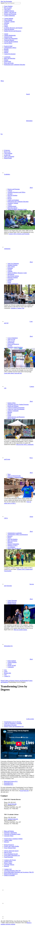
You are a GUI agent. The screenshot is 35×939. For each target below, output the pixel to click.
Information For (8, 646)
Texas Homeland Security (11, 854)
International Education (10, 725)
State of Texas (8, 852)
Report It (6, 866)
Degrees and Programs (10, 14)
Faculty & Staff (8, 46)
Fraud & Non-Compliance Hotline (13, 838)
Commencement (11, 206)
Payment (9, 345)
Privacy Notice (8, 863)
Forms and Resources (13, 344)
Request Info (7, 673)
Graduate (9, 271)
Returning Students (12, 277)
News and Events (9, 63)
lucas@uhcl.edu (24, 790)
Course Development (9, 54)
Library (6, 26)
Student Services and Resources (12, 31)
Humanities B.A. (8, 783)
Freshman (10, 268)
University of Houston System (12, 834)
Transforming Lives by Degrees (12, 722)
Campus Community (13, 410)
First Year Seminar (12, 195)
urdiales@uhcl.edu (13, 819)
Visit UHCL (7, 9)
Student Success (11, 602)
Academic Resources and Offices (16, 192)
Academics (7, 174)
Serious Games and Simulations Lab (14, 726)
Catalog (9, 204)
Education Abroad (12, 208)
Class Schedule (8, 20)
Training (6, 50)
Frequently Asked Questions (15, 347)
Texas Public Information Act (12, 855)
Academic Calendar (9, 21)
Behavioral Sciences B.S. (11, 781)
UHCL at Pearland (9, 156)
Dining (9, 414)
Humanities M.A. (8, 784)
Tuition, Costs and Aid (10, 12)
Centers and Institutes (13, 200)
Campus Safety (8, 840)
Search (2, 3)
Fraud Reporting (8, 857)
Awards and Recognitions (11, 41)
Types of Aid (10, 341)
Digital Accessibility (9, 875)
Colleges (9, 190)
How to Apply (8, 7)
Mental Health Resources (11, 873)
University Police (8, 835)
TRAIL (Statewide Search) (11, 851)
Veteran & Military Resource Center (17, 209)
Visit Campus (11, 266)
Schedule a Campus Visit (17, 308)
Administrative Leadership (14, 533)
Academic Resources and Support (13, 28)
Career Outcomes (12, 600)
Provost (9, 198)
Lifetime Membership (10, 35)
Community (7, 57)
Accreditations (11, 547)
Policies (6, 52)
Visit (5, 674)
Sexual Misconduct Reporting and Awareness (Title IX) (19, 872)
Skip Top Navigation (6, 1)
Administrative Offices (10, 47)
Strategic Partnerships (13, 544)
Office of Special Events (14, 475)
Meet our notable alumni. (20, 629)
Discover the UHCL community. (25, 444)
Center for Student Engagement (15, 407)
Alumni (6, 34)
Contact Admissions (9, 15)
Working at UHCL (12, 545)
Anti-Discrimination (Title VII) (12, 870)
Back (31, 187)
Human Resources (9, 844)
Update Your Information (11, 38)
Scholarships (10, 342)
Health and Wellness (12, 406)
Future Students (8, 6)
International (10, 274)
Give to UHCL (8, 43)
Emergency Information (10, 832)
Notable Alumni (11, 603)
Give (5, 670)
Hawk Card (7, 152)
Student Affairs (11, 403)
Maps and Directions (9, 58)
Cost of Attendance (12, 338)
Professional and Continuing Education (14, 64)
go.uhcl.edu (7, 155)
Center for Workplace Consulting (13, 723)
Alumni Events (8, 37)
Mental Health (8, 158)
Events (6, 24)
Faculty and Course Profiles (11, 846)
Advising (6, 23)
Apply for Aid (11, 339)
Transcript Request (9, 29)
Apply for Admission (13, 263)
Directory (10, 542)
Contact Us (7, 676)
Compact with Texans (10, 860)
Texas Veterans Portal (10, 848)
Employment (7, 61)
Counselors (10, 279)
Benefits (6, 49)
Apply (5, 671)
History (9, 537)
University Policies (9, 864)
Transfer (9, 269)
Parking (6, 60)
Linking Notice (8, 861)
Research (9, 536)
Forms (9, 282)
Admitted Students (9, 11)
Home (2, 680)
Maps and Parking (12, 540)
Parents (9, 280)
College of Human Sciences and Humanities (16, 680)
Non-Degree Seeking (13, 276)
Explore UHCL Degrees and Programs (19, 234)
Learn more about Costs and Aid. (13, 373)
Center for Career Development (15, 409)
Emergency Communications (15, 477)
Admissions (7, 248)
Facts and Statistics (12, 539)
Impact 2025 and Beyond (14, 548)
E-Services (7, 150)
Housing (9, 412)
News (9, 474)
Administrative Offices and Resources (17, 534)
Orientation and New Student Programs (18, 404)
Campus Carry (8, 869)
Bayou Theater (11, 418)
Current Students (8, 18)
